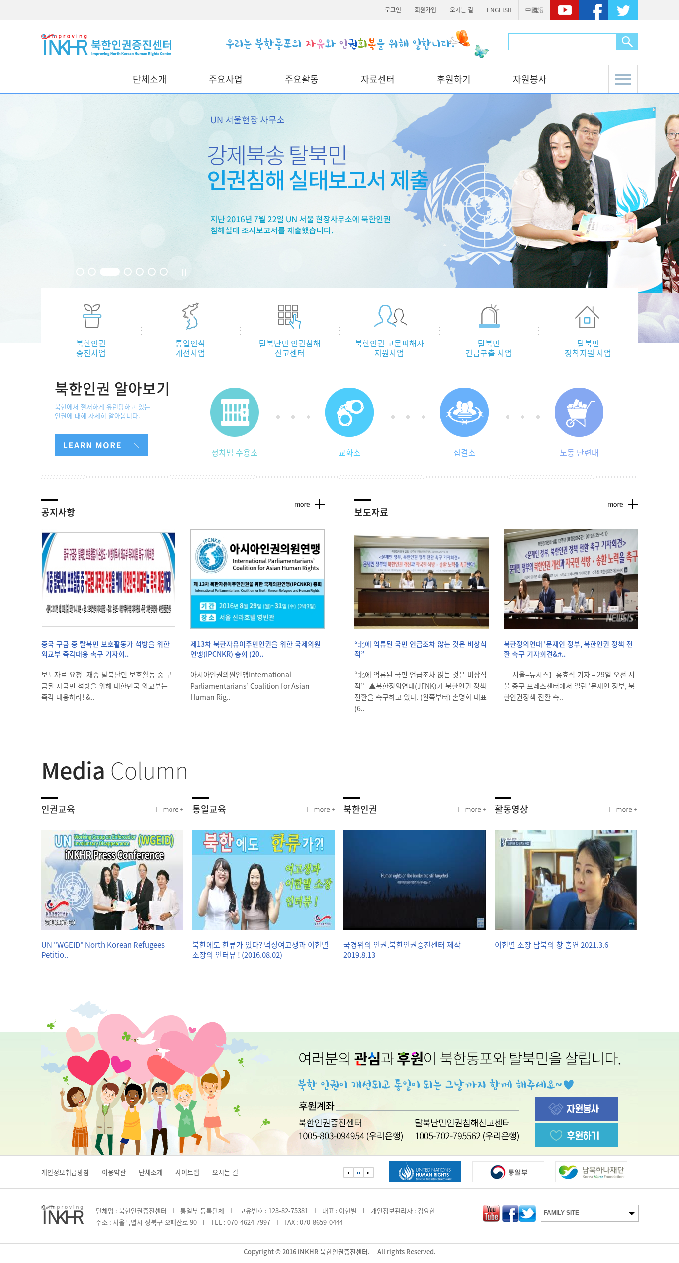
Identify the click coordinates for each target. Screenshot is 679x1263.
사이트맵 (187, 1172)
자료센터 (378, 79)
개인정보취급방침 (65, 1172)
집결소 (464, 452)
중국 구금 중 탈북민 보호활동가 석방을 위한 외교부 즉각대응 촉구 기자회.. (105, 649)
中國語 (534, 9)
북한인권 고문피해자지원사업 (389, 347)
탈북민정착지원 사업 (588, 347)
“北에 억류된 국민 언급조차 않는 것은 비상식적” (420, 649)
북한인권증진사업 (91, 347)
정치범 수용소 (234, 452)
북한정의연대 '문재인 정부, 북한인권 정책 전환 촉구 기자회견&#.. (568, 649)
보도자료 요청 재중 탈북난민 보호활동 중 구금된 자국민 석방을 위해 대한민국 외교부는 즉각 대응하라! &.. (106, 685)
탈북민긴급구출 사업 (488, 347)
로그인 (393, 9)
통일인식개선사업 (190, 347)
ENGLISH (499, 9)
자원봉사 (530, 79)
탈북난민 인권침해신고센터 (290, 347)
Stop (185, 272)
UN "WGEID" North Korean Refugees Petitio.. (103, 950)
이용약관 (114, 1172)
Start (175, 272)
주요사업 (226, 79)
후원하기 (454, 79)
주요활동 (302, 79)
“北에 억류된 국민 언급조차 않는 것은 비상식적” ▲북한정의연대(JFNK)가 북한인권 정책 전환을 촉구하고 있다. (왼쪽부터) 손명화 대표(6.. (420, 691)
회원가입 (425, 9)
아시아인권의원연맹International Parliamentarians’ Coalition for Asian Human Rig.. (250, 685)
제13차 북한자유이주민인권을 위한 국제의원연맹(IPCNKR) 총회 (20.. (255, 649)
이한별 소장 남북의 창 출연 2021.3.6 (551, 945)
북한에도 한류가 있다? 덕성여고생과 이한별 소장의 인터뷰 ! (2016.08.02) (260, 950)
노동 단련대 (579, 452)
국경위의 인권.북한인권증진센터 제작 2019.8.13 (402, 950)
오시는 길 (461, 9)
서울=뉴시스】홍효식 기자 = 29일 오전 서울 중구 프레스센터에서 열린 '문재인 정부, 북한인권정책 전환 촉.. (569, 685)
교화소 (350, 452)
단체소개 (150, 79)
